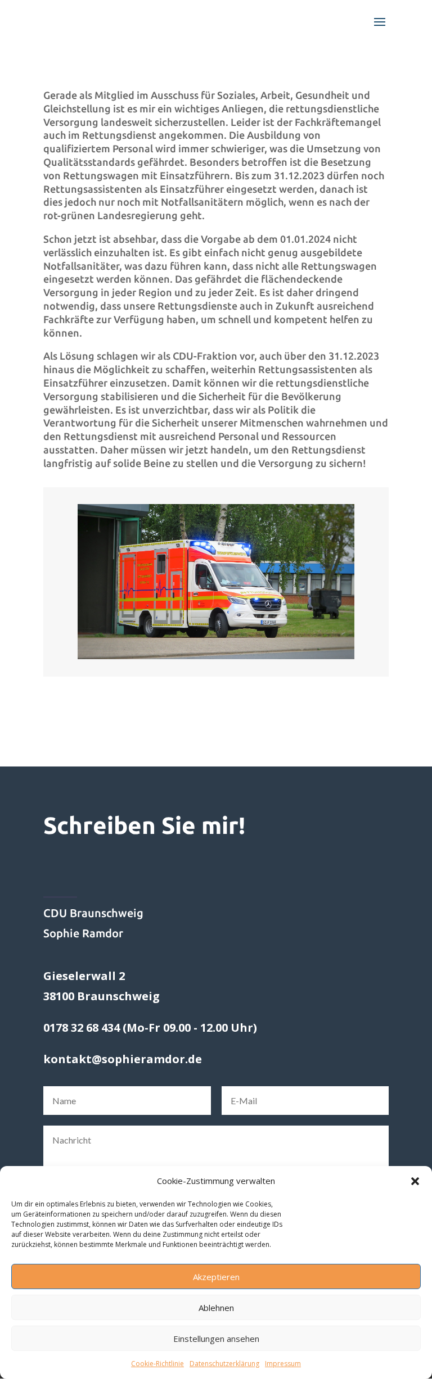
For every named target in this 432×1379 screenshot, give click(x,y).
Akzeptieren (216, 1276)
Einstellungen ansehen (216, 1338)
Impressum (283, 1363)
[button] (415, 1181)
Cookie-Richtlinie (157, 1363)
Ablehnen (216, 1307)
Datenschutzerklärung (224, 1363)
